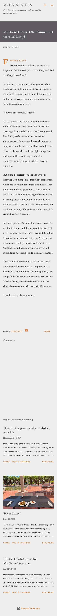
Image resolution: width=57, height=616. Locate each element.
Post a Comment (21, 461)
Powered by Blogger (30, 608)
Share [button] (47, 331)
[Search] (45, 5)
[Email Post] (26, 331)
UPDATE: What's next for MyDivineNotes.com (20, 561)
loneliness (16, 331)
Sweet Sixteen (12, 513)
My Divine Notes (17, 5)
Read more (48, 461)
